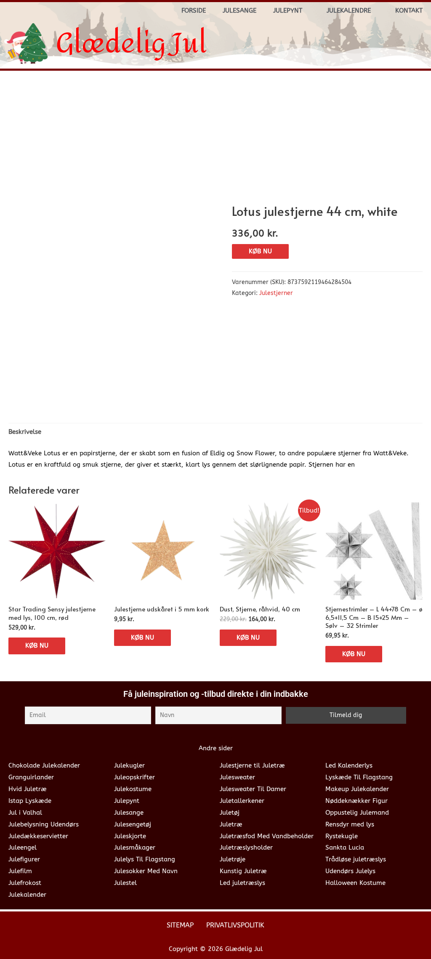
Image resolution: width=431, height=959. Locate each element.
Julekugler (129, 765)
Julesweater (237, 777)
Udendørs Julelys (350, 871)
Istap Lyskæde (29, 801)
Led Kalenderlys (348, 765)
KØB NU (260, 251)
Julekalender (27, 894)
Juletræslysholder (246, 847)
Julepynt (287, 10)
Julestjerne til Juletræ (252, 765)
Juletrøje (232, 859)
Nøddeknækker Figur (356, 801)
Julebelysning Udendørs (43, 824)
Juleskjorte (130, 836)
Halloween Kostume (355, 883)
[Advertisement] (215, 140)
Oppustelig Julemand (357, 812)
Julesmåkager (134, 847)
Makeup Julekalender (357, 789)
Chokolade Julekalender (44, 765)
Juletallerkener (242, 801)
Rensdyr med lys (349, 824)
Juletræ (231, 824)
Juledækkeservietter (38, 836)
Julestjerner (276, 293)
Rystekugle (341, 836)
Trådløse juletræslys (355, 859)
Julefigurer (24, 859)
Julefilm (20, 871)
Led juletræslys (242, 883)
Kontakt (409, 10)
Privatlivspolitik (235, 925)
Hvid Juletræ (27, 789)
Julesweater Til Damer (253, 789)
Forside (193, 10)
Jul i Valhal (25, 812)
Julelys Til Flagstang (144, 859)
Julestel (125, 883)
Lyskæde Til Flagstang (359, 777)
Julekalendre (349, 10)
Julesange (239, 10)
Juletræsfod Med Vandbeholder (267, 836)
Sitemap (180, 925)
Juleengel (22, 847)
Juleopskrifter (134, 777)
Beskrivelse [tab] (24, 432)
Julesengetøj (132, 824)
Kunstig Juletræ (243, 871)
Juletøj (229, 812)
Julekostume (133, 789)
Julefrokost (24, 883)
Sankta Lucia (344, 847)
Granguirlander (31, 777)
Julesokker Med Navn (146, 871)
